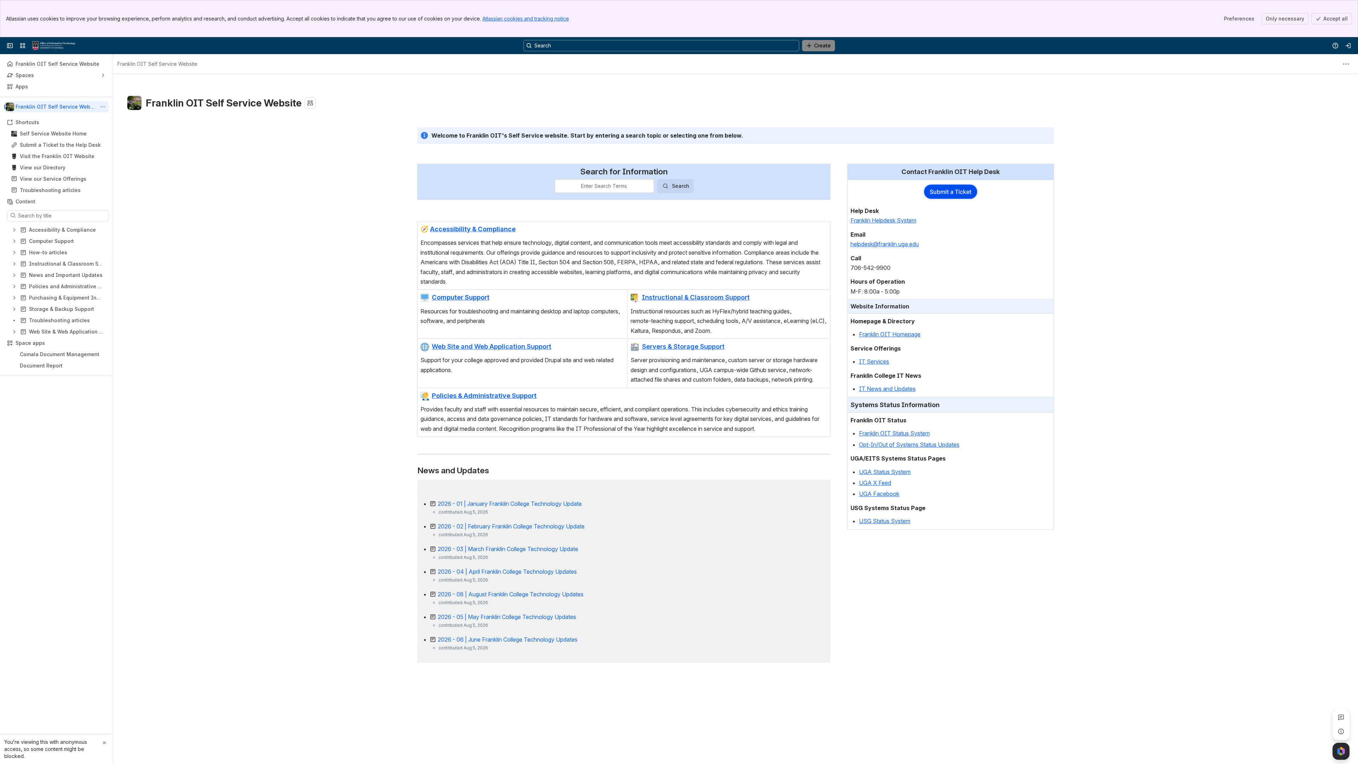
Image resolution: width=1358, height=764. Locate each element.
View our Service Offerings (53, 179)
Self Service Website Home (53, 134)
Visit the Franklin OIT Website (57, 156)
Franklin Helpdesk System (883, 220)
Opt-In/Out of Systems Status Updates (909, 444)
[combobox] (559, 186)
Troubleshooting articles (50, 190)
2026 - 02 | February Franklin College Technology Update (511, 526)
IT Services (874, 361)
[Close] (104, 743)
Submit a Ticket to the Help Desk (60, 145)
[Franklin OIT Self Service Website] (54, 45)
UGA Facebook (879, 493)
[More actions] (103, 107)
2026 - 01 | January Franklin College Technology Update (510, 503)
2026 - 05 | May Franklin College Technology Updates (507, 616)
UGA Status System (885, 471)
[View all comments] (1341, 717)
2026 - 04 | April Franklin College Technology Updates (507, 571)
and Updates (899, 388)
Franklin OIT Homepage (890, 334)
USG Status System (884, 521)
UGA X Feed (875, 482)
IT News (870, 388)
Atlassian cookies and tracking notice (525, 19)
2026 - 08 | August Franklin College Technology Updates (511, 594)
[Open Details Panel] (1341, 731)
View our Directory (42, 167)
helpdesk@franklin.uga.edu (885, 244)
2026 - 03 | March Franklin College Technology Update (508, 548)
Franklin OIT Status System (894, 433)
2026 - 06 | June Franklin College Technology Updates (508, 639)
